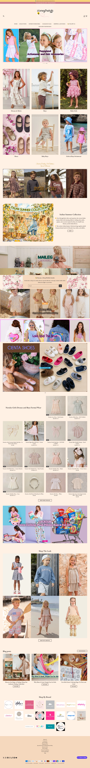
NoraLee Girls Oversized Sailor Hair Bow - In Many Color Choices (13, 428)
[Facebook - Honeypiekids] (8, 743)
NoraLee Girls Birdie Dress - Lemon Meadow (13, 454)
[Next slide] (85, 45)
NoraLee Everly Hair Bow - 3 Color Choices (77, 454)
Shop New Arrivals (45, 625)
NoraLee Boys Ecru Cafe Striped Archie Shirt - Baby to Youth (77, 480)
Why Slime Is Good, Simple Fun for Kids (45, 667)
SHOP (70, 230)
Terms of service (47, 748)
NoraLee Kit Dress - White (56, 479)
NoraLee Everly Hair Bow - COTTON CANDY (56, 428)
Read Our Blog (82, 636)
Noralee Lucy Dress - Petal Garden (55, 402)
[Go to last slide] (5, 360)
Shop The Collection (45, 260)
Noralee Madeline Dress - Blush (56, 454)
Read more (16, 671)
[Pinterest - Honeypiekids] (14, 743)
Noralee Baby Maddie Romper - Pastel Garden (77, 428)
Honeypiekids (30, 748)
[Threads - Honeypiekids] (6, 743)
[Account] (84, 16)
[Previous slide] (5, 45)
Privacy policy (41, 748)
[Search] (3, 16)
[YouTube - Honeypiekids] (16, 743)
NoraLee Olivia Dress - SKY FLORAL (77, 402)
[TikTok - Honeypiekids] (12, 743)
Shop (45, 183)
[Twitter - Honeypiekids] (3, 743)
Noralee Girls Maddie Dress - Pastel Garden (34, 454)
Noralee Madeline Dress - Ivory (13, 479)
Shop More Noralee (45, 485)
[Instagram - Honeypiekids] (10, 743)
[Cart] (86, 16)
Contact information (60, 748)
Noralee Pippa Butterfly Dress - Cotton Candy (34, 428)
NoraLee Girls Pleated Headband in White (34, 479)
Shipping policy (53, 748)
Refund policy (36, 748)
